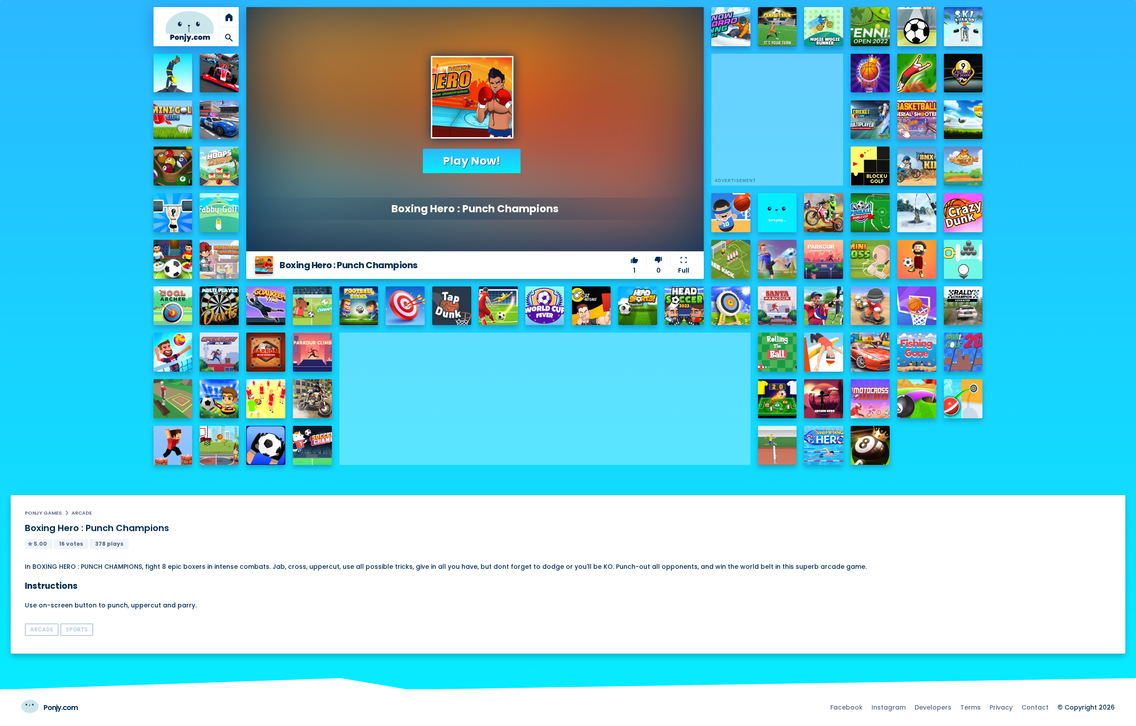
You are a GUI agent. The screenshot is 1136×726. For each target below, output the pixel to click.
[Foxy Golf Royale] (963, 166)
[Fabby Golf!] (219, 212)
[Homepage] (190, 26)
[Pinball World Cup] (870, 212)
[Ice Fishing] (916, 212)
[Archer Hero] (823, 398)
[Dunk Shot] (777, 212)
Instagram (889, 707)
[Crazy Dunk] (963, 212)
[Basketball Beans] (730, 212)
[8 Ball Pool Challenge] (870, 445)
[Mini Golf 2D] (963, 352)
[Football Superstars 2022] (963, 119)
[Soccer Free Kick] (730, 259)
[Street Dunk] (219, 445)
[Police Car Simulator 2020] (219, 119)
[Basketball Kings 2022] (870, 73)
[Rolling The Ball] (777, 352)
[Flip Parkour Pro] (916, 73)
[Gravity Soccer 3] (916, 26)
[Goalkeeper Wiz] (265, 305)
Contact (1035, 707)
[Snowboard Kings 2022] (730, 26)
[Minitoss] (870, 259)
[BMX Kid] (916, 166)
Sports (77, 629)
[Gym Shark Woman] (173, 212)
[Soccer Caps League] (777, 398)
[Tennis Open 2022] (870, 26)
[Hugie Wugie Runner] (823, 26)
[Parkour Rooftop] (823, 259)
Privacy (1001, 707)
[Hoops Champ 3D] (219, 166)
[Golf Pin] (963, 259)
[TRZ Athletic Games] (777, 445)
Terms (970, 707)
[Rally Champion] (963, 305)
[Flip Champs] (823, 352)
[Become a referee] (591, 305)
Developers (933, 707)
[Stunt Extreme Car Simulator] (870, 352)
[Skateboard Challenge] (219, 259)
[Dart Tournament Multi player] (219, 305)
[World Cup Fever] (544, 305)
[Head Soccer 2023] (684, 305)
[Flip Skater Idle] (870, 305)
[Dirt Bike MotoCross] (823, 212)
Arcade (81, 512)
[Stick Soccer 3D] (173, 259)
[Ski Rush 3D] (963, 26)
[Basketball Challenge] (916, 305)
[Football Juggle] (916, 259)
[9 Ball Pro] (963, 73)
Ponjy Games (43, 512)
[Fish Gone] (916, 352)
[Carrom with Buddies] (265, 352)
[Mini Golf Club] (173, 119)
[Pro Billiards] (173, 166)
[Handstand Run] (173, 73)
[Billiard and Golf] (916, 398)
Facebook (846, 707)
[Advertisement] (544, 395)
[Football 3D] (498, 305)
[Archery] (405, 305)
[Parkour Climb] (312, 352)
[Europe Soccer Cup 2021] (219, 398)
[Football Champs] (312, 305)
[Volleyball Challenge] (173, 352)
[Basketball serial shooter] (916, 119)
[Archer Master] (730, 305)
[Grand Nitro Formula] (219, 73)
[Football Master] (777, 259)
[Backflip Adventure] (173, 398)
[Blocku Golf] (870, 166)
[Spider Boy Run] (219, 352)
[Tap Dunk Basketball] (451, 305)
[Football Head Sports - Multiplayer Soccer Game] (637, 305)
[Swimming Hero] (823, 445)
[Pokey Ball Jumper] (963, 398)
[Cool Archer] (173, 305)
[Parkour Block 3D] (173, 445)
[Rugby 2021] (265, 398)
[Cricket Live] (870, 119)
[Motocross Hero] (870, 398)
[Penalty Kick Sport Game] (265, 445)
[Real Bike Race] (312, 398)
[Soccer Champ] (312, 445)
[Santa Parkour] (777, 305)
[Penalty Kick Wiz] (777, 26)
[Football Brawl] (359, 305)
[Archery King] (823, 305)
